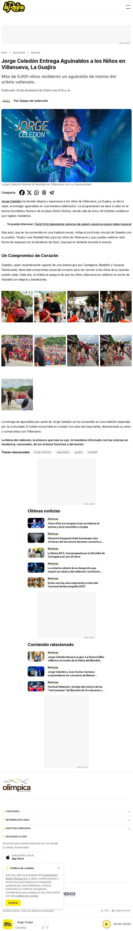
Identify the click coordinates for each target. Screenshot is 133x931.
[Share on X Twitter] (29, 192)
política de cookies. (27, 895)
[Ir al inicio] (14, 7)
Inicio (4, 52)
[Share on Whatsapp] (36, 192)
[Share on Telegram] (52, 192)
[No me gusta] (47, 927)
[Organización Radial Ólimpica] (16, 785)
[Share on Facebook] (22, 192)
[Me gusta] (43, 927)
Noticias (35, 52)
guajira (78, 452)
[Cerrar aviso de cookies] (59, 868)
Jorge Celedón (11, 201)
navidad (92, 452)
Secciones (19, 52)
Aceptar (13, 902)
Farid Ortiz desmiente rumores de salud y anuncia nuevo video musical (83, 224)
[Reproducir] (107, 924)
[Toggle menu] (128, 7)
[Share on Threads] (44, 192)
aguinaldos (63, 452)
